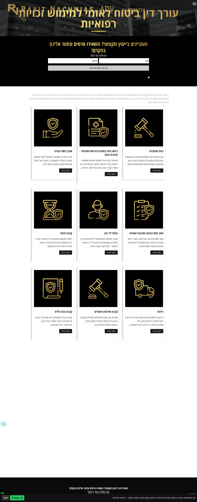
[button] (3, 424)
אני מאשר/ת (17, 497)
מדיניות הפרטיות (125, 78)
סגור (5, 497)
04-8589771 (133, 10)
